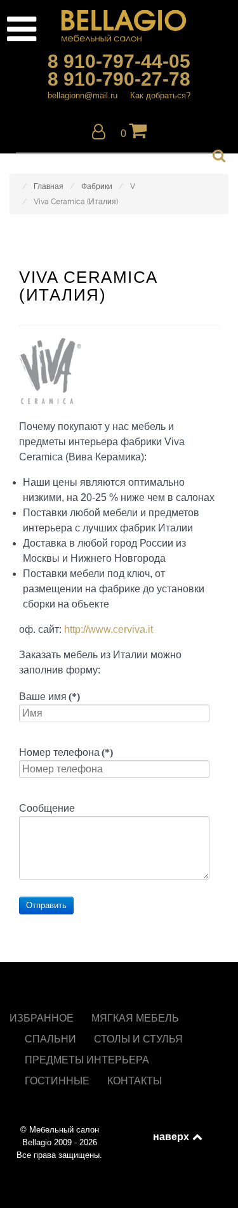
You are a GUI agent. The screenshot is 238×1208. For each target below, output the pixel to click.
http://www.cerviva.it (108, 629)
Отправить (46, 905)
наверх (172, 1136)
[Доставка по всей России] (119, 26)
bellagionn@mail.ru (82, 95)
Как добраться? (160, 95)
